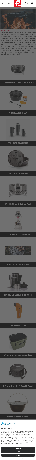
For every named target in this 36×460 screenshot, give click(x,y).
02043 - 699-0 (30, 6)
